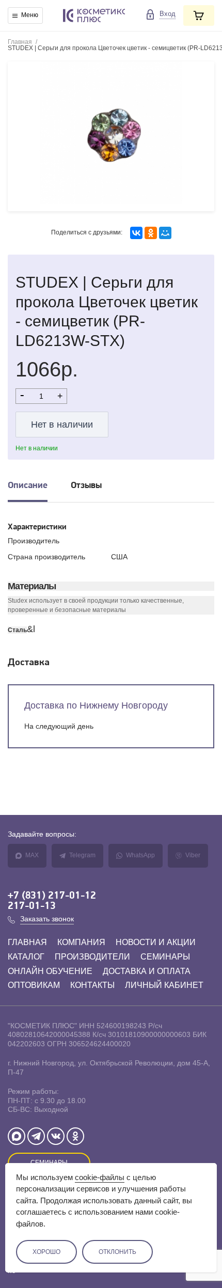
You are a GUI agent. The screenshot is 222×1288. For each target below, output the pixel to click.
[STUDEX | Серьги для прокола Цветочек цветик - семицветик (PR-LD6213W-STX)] (111, 136)
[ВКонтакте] (136, 233)
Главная (20, 41)
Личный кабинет (164, 985)
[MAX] (16, 1136)
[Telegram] (36, 1136)
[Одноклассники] (151, 233)
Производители (92, 956)
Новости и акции (156, 942)
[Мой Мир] (165, 233)
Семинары (165, 956)
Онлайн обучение (50, 971)
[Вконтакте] (56, 1136)
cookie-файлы (99, 1177)
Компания (81, 942)
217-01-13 (32, 906)
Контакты (92, 985)
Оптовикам (34, 985)
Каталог (26, 956)
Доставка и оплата (147, 971)
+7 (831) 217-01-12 (52, 896)
